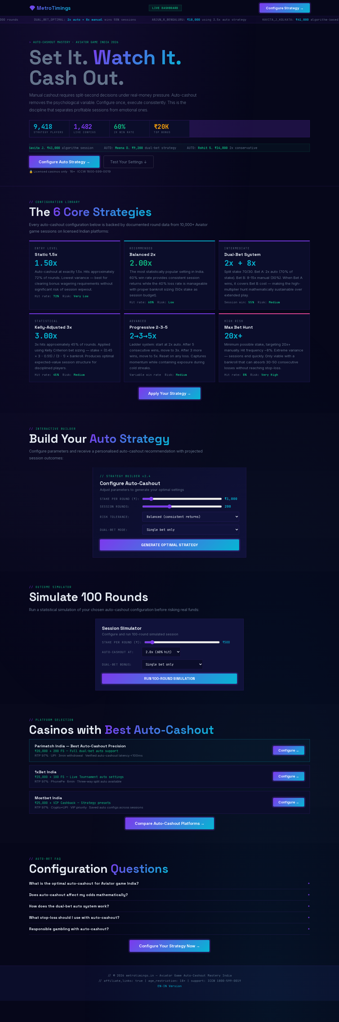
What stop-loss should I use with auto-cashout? (169, 917)
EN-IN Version (170, 986)
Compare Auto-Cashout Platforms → (169, 823)
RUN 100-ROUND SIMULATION (169, 678)
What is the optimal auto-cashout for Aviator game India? (169, 883)
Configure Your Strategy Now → (169, 946)
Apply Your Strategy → (169, 393)
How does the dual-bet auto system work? (169, 906)
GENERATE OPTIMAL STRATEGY (169, 544)
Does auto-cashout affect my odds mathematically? (169, 894)
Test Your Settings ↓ (128, 162)
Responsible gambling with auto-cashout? (169, 928)
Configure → (288, 750)
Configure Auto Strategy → (64, 162)
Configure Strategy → (285, 8)
